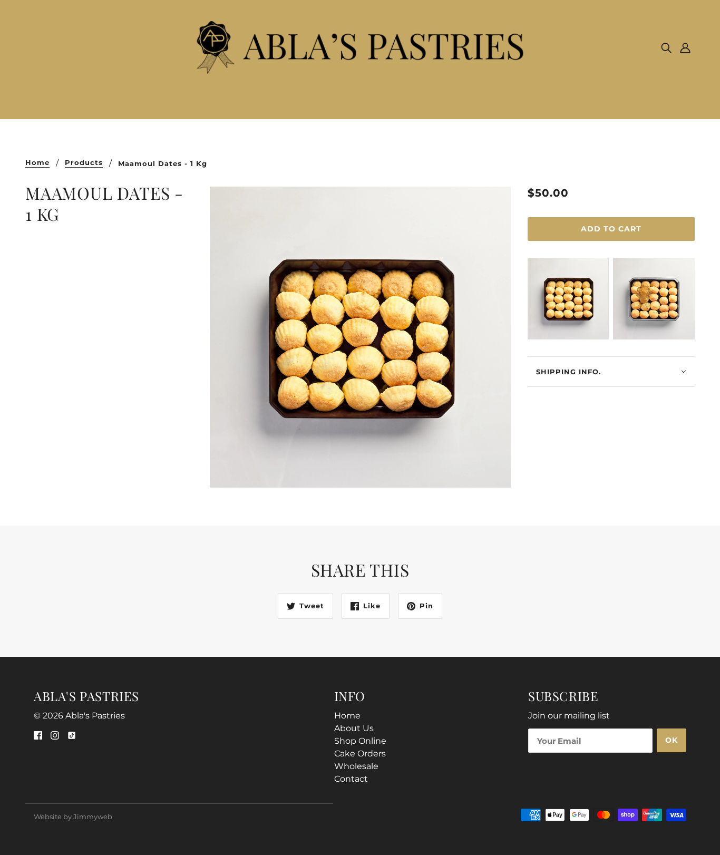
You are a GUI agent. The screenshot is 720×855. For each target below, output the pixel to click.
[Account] (685, 47)
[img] (666, 47)
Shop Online (360, 741)
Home (37, 163)
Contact (351, 779)
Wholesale (356, 766)
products (84, 163)
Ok (671, 740)
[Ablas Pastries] (360, 47)
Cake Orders (360, 754)
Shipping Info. (568, 371)
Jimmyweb (92, 817)
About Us (354, 728)
